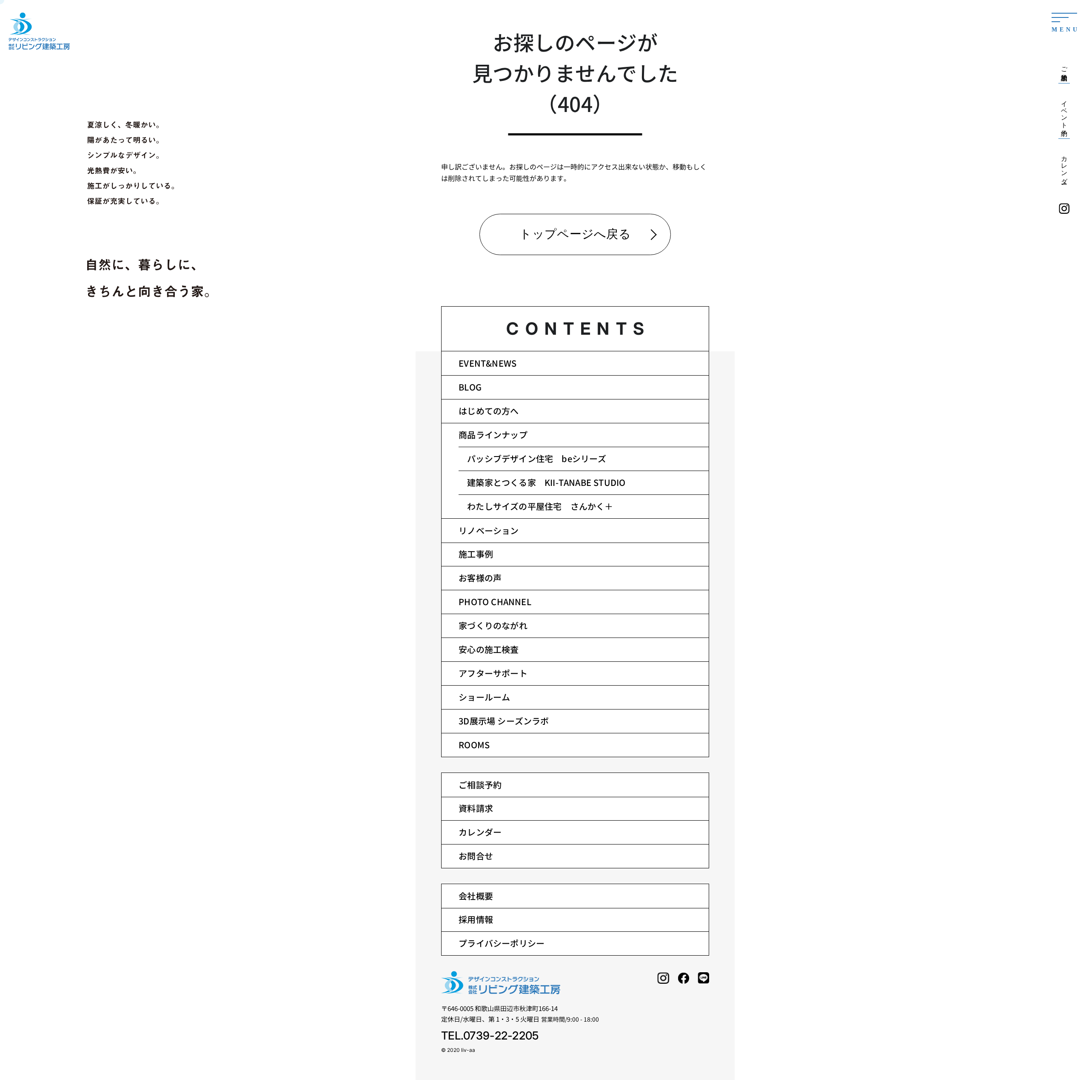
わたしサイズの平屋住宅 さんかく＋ (540, 506)
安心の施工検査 (489, 649)
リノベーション (489, 530)
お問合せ (476, 856)
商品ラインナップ (493, 434)
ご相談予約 (480, 784)
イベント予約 (1064, 111)
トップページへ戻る (575, 234)
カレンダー (480, 832)
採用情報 (476, 919)
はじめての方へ (489, 411)
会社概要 (476, 896)
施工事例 (476, 554)
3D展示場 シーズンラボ (504, 721)
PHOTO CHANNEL (495, 601)
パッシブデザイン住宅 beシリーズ (536, 458)
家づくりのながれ (493, 625)
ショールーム (484, 697)
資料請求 (476, 808)
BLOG (470, 387)
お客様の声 (480, 578)
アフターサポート (493, 673)
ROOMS (474, 744)
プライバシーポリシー (501, 943)
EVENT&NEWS (487, 363)
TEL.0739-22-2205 (490, 1035)
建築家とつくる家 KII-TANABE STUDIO (546, 482)
